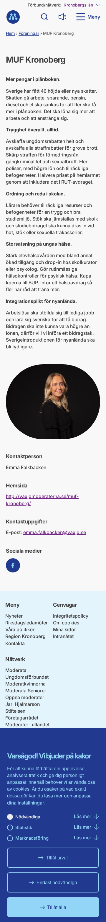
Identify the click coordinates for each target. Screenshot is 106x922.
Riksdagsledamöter (26, 623)
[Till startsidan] (13, 17)
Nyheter (14, 616)
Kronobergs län (78, 4)
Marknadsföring (32, 838)
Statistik (23, 827)
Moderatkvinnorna (25, 684)
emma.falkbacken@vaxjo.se (54, 532)
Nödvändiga (27, 817)
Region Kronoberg (25, 636)
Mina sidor (64, 629)
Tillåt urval (57, 857)
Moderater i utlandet (27, 724)
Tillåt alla (56, 907)
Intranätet (63, 636)
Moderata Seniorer (25, 690)
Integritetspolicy (70, 616)
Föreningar (29, 33)
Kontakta (15, 643)
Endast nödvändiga (57, 882)
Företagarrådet (21, 718)
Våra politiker (19, 629)
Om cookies (66, 623)
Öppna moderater (24, 697)
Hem (10, 33)
